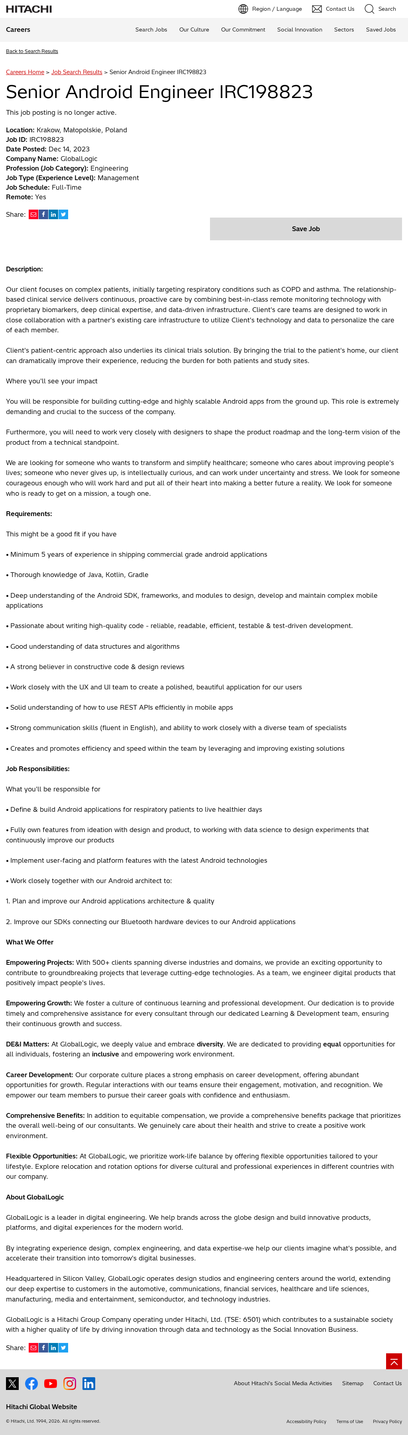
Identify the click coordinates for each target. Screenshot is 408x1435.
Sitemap (352, 1383)
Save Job (306, 229)
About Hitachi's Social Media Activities (283, 1383)
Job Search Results (76, 72)
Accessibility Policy (306, 1421)
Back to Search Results (32, 51)
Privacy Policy (387, 1421)
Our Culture (194, 29)
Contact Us (387, 1383)
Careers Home (25, 72)
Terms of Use (349, 1421)
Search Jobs (151, 29)
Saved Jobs (381, 29)
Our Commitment (243, 29)
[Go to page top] (394, 1361)
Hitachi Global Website (41, 1407)
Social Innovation (299, 29)
